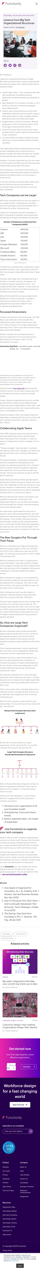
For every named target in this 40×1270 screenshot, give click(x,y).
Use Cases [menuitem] (6, 1171)
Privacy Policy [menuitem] (7, 1250)
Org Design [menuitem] (24, 1183)
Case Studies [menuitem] (24, 1175)
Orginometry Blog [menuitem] (9, 1207)
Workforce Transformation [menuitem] (25, 1192)
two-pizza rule (19, 388)
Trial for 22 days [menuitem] (8, 1190)
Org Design (8, 15)
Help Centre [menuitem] (7, 1187)
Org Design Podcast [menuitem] (10, 1211)
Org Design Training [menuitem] (10, 1223)
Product (5, 977)
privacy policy (15, 1261)
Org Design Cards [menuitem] (9, 1227)
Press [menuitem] (22, 1171)
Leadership (6, 1020)
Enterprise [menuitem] (6, 1179)
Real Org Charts (28, 15)
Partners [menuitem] (5, 1183)
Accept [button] (20, 1266)
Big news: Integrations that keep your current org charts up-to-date (20, 982)
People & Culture (17, 1020)
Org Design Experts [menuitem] (9, 1219)
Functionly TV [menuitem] (7, 1231)
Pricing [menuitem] (5, 1175)
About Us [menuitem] (23, 1167)
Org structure (17, 15)
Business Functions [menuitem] (26, 1187)
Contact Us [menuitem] (24, 1179)
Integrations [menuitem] (24, 1196)
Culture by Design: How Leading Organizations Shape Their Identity (20, 1026)
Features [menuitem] (6, 1167)
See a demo (27, 1067)
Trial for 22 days (11, 1066)
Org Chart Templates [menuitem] (10, 1215)
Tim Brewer (20, 27)
